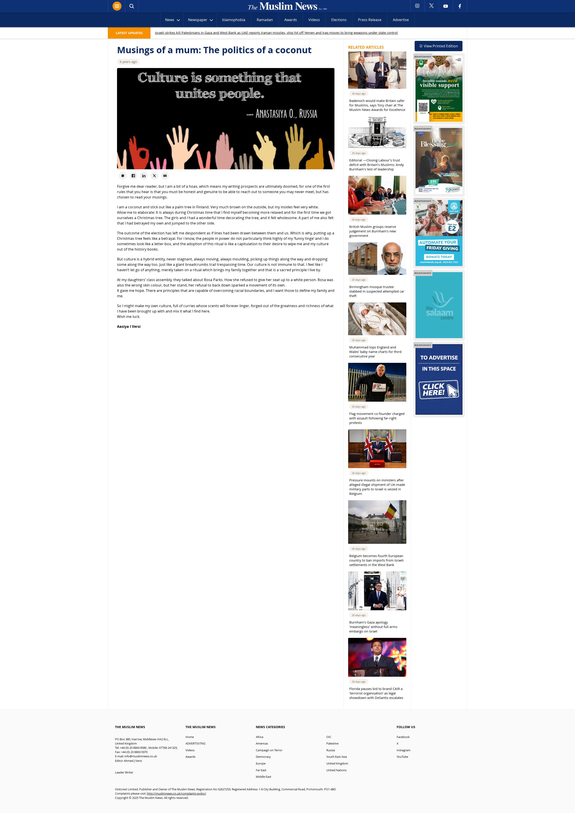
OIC (328, 737)
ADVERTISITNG (195, 743)
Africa (259, 737)
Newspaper (197, 19)
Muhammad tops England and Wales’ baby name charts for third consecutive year (375, 351)
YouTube (402, 757)
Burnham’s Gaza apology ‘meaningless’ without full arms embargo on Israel (373, 626)
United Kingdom (337, 763)
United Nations (336, 770)
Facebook (403, 737)
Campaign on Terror (269, 750)
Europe (260, 763)
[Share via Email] (165, 176)
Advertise (401, 19)
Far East (261, 770)
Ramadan (265, 19)
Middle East (263, 777)
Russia (330, 750)
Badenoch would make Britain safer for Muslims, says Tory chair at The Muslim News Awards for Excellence (377, 105)
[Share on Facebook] (133, 176)
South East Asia (336, 757)
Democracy (263, 757)
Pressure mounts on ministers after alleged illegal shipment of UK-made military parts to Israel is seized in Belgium (377, 487)
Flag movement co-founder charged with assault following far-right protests (377, 418)
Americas (262, 743)
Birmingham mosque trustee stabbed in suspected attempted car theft (376, 291)
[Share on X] (154, 176)
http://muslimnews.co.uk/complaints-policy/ (176, 793)
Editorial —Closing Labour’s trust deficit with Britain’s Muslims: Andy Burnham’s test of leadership (376, 164)
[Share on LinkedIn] (144, 176)
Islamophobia (233, 19)
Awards (290, 19)
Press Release (369, 19)
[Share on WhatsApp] (123, 176)
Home (190, 737)
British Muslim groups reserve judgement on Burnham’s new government (372, 231)
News (169, 19)
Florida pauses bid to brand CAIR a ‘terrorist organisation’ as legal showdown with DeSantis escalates (376, 693)
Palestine (332, 743)
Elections (339, 19)
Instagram (403, 750)
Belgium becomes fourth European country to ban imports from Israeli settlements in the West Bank (376, 560)
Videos (314, 19)
